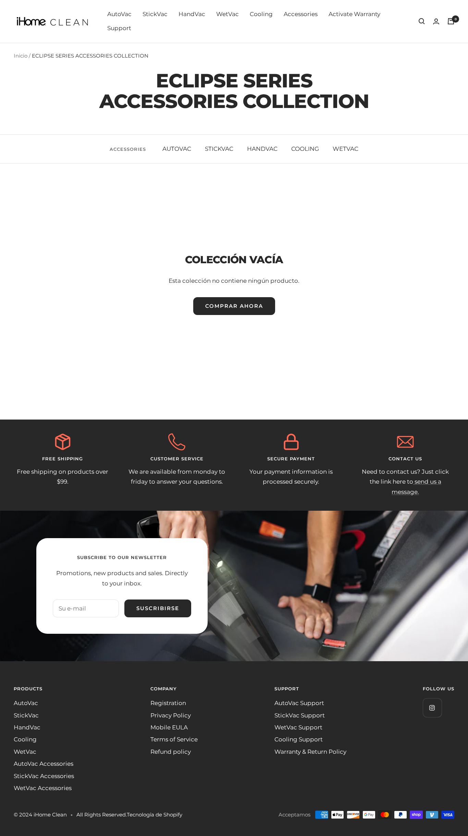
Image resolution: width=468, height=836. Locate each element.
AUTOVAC (176, 148)
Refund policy (170, 751)
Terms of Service (174, 739)
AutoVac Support (299, 703)
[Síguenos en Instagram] (432, 707)
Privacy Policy (170, 715)
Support (119, 28)
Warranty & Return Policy (310, 751)
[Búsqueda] (422, 21)
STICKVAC (219, 148)
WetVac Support (298, 727)
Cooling (261, 14)
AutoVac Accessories (43, 763)
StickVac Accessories (44, 776)
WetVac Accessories (43, 788)
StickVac (155, 14)
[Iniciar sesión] (436, 21)
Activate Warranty (354, 14)
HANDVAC (262, 148)
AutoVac (119, 14)
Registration (168, 703)
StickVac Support (299, 715)
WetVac (227, 14)
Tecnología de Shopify (154, 814)
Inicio (20, 55)
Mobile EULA (169, 727)
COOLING (305, 148)
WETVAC (345, 148)
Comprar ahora (234, 306)
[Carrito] (450, 21)
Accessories (301, 14)
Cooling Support (298, 739)
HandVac (191, 14)
